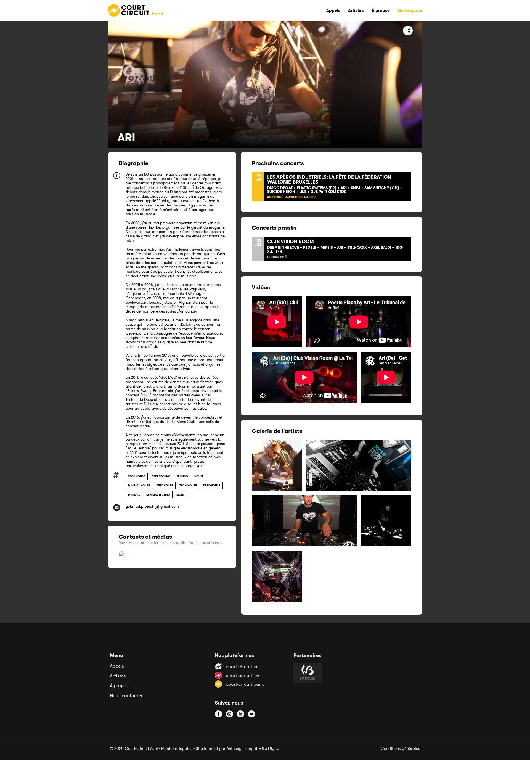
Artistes (118, 676)
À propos (119, 685)
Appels (117, 666)
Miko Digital (269, 748)
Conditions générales (400, 748)
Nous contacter (126, 695)
